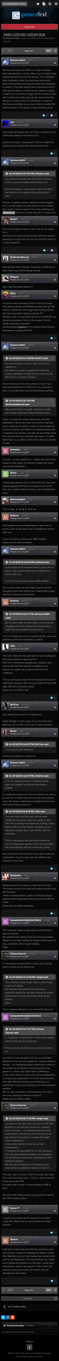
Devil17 (14, 219)
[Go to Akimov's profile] (5, 1241)
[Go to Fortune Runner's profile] (5, 955)
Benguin (14, 277)
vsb (12, 122)
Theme (29, 1341)
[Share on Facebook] (8, 1317)
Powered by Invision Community (29, 1356)
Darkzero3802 (13, 38)
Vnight (39, 977)
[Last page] (55, 51)
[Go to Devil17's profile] (5, 220)
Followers (27, 1298)
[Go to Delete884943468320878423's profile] (5, 922)
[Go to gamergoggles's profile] (5, 501)
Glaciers (39, 173)
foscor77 (14, 1208)
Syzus (13, 472)
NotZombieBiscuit (19, 257)
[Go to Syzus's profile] (5, 474)
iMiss (13, 293)
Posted (19, 63)
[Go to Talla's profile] (5, 647)
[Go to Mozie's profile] (5, 732)
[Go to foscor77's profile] (5, 1209)
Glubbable (15, 875)
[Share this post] (55, 63)
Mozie (13, 731)
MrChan (14, 704)
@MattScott (8, 213)
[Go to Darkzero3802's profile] (5, 62)
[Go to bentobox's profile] (5, 451)
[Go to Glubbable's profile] (5, 877)
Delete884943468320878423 (25, 920)
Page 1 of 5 (29, 51)
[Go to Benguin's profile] (5, 278)
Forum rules (29, 27)
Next (49, 51)
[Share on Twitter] (3, 1317)
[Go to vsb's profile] (5, 124)
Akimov (14, 1239)
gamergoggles (17, 499)
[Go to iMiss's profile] (5, 295)
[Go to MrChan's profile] (5, 706)
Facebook (29, 1347)
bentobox (15, 449)
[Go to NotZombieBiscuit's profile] (5, 258)
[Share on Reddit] (12, 1317)
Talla (12, 646)
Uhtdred (14, 515)
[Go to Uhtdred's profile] (5, 517)
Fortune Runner (18, 953)
